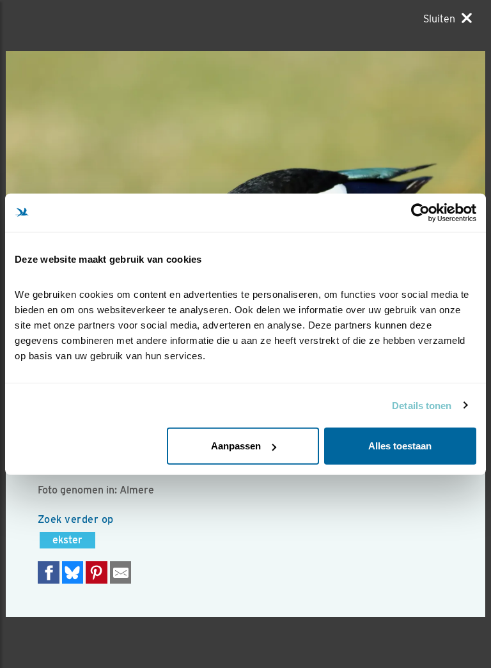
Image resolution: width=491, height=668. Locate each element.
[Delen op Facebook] (48, 572)
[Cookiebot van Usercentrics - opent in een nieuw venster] (420, 212)
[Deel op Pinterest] (96, 572)
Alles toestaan (400, 445)
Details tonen (421, 405)
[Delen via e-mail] (121, 572)
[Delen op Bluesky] (73, 572)
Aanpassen (236, 445)
